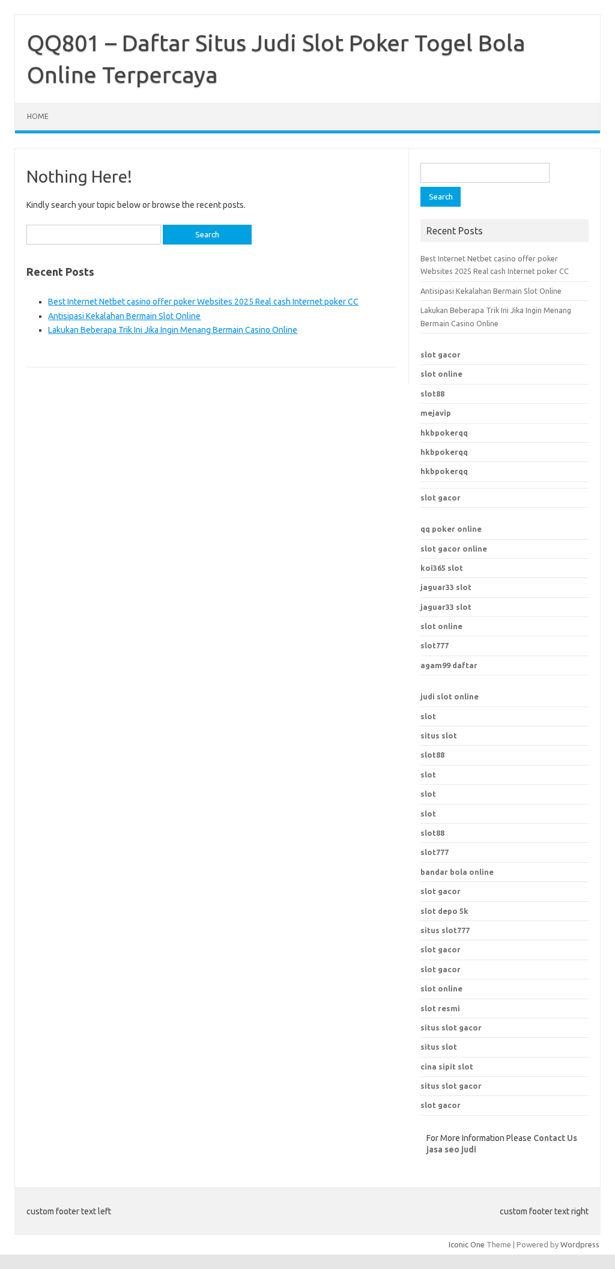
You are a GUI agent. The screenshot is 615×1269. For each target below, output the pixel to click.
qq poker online (451, 529)
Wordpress (579, 1244)
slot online (441, 374)
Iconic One (467, 1244)
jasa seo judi (451, 1149)
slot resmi (440, 1008)
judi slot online (449, 696)
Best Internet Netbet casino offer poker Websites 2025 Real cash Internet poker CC (203, 301)
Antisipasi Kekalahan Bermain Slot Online (124, 316)
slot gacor (440, 354)
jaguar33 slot (445, 587)
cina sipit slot (446, 1066)
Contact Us (555, 1138)
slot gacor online (453, 548)
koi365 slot (441, 568)
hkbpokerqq (444, 432)
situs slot (438, 735)
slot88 (432, 393)
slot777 (434, 645)
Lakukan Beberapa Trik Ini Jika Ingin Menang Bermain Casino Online (172, 330)
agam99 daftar (448, 665)
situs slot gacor (451, 1027)
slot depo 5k (444, 911)
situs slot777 (445, 930)
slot (428, 716)
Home (38, 116)
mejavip (435, 413)
